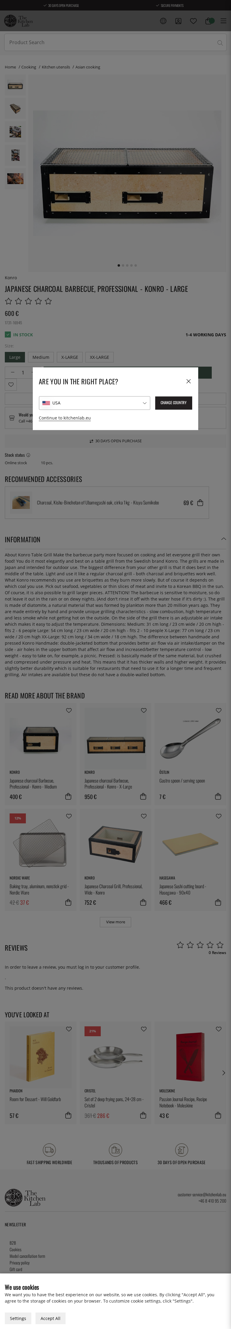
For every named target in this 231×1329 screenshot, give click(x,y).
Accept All (50, 1318)
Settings (18, 1318)
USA (56, 403)
